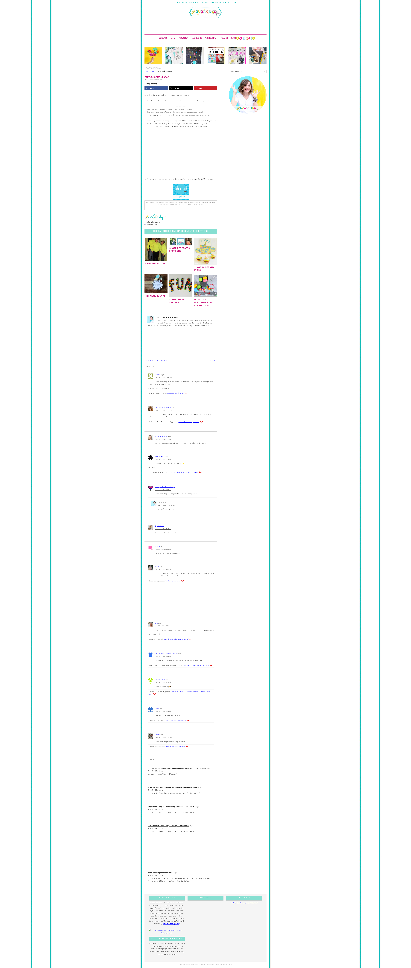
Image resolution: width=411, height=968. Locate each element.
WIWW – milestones (155, 263)
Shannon (158, 375)
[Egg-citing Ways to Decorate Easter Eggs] (237, 55)
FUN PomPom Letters (176, 301)
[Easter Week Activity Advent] (195, 55)
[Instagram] (247, 38)
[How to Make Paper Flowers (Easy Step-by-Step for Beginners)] (153, 55)
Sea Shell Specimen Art (172, 581)
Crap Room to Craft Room (175, 393)
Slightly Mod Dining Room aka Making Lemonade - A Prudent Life (171, 807)
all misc (152, 71)
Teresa (157, 708)
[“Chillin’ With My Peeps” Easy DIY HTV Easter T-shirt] (174, 55)
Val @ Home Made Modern (163, 407)
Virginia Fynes (159, 526)
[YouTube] (253, 38)
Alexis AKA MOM (160, 680)
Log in (230, 965)
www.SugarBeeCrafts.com (152, 222)
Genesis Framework (212, 965)
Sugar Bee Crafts (205, 14)
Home (146, 71)
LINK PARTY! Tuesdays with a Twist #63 (196, 665)
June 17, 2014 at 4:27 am (163, 529)
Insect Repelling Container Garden (160, 873)
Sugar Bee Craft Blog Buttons (203, 179)
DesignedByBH (160, 456)
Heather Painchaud (161, 436)
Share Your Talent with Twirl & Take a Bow (184, 472)
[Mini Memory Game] (156, 283)
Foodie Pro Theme (197, 965)
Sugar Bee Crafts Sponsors (179, 249)
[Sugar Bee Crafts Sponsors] (180, 242)
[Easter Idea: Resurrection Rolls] (258, 55)
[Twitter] (240, 38)
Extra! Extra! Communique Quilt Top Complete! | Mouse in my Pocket (173, 787)
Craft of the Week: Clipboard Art (189, 422)
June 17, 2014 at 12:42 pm (163, 738)
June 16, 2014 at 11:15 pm (163, 410)
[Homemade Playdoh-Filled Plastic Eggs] (205, 285)
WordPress (223, 965)
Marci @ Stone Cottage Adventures (166, 653)
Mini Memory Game (154, 295)
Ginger (157, 566)
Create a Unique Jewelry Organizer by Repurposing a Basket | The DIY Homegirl (177, 768)
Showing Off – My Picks (204, 268)
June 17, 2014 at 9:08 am (166, 505)
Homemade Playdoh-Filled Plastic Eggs (203, 302)
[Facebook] (237, 38)
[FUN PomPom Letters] (180, 285)
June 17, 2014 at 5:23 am (163, 549)
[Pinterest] (244, 38)
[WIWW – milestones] (156, 249)
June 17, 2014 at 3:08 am (163, 490)
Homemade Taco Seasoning (175, 747)
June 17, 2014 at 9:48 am (163, 711)
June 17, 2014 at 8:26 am (163, 683)
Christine (158, 546)
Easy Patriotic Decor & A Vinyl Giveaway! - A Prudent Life (168, 826)
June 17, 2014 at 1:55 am (163, 459)
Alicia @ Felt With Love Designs (165, 487)
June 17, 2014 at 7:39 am (163, 626)
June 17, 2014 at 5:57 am (163, 569)
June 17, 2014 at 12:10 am (163, 439)
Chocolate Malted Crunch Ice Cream (176, 639)
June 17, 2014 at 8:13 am (163, 656)
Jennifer (157, 735)
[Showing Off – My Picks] (205, 251)
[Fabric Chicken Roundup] (216, 55)
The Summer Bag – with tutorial (175, 720)
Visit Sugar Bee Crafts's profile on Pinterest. (244, 903)
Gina (156, 623)
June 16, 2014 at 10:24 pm (163, 378)
